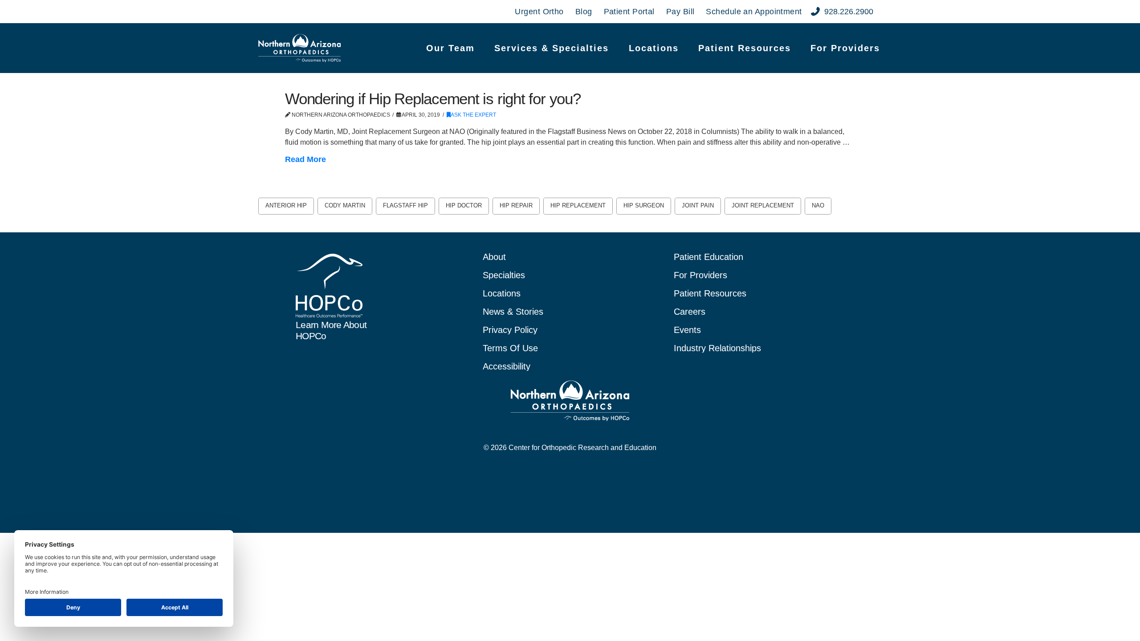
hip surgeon (643, 205)
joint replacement (763, 205)
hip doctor (464, 205)
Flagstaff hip (405, 205)
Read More (305, 159)
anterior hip (286, 205)
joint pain (698, 205)
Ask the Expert (473, 115)
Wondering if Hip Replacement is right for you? (433, 98)
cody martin (345, 205)
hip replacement (578, 205)
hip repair (516, 205)
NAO (818, 205)
